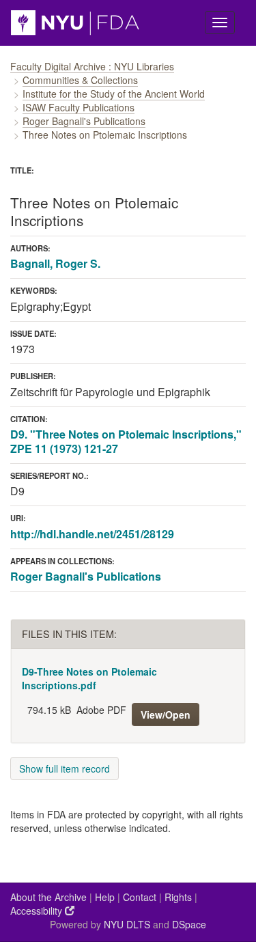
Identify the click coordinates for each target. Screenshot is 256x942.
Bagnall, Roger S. (55, 263)
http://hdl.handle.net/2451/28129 (92, 534)
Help (105, 897)
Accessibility (37, 910)
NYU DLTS (127, 924)
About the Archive (48, 897)
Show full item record (64, 768)
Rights (178, 897)
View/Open (165, 714)
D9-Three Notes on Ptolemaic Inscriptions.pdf (89, 678)
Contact (139, 897)
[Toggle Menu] (220, 22)
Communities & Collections (80, 80)
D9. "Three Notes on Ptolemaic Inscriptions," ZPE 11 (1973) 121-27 (126, 441)
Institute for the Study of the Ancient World (114, 93)
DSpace (189, 924)
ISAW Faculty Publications (78, 107)
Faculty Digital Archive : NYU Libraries (92, 66)
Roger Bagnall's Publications (84, 121)
